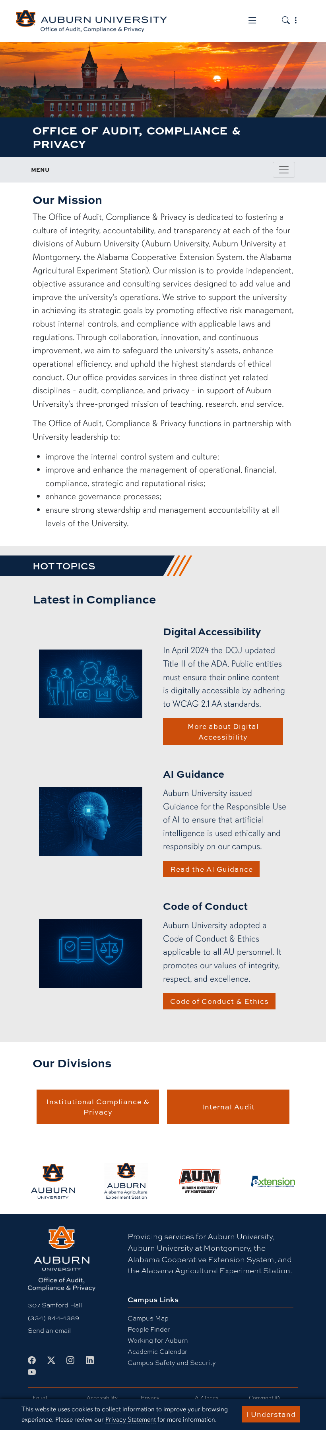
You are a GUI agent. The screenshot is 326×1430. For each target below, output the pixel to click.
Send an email (49, 1330)
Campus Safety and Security (172, 1363)
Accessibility (102, 1397)
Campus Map (148, 1318)
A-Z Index (207, 1397)
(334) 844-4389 (53, 1318)
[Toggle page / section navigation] (284, 170)
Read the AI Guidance (211, 869)
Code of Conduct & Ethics (219, 1001)
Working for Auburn (158, 1340)
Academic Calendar (157, 1351)
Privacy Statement (130, 1419)
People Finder (149, 1329)
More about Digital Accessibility (223, 731)
